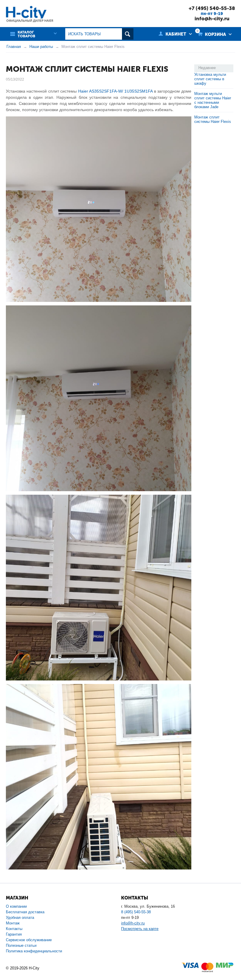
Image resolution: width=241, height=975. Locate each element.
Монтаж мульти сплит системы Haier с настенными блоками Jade (212, 100)
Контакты (14, 928)
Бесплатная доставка (25, 912)
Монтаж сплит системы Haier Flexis (212, 119)
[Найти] (127, 34)
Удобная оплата (20, 917)
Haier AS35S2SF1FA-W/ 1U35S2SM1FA (115, 91)
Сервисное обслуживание (29, 940)
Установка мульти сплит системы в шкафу (210, 79)
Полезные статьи (21, 945)
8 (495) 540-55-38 (136, 912)
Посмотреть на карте (139, 928)
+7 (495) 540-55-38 (212, 8)
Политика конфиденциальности (34, 951)
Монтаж (13, 923)
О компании (16, 906)
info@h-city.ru (212, 18)
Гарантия (14, 934)
